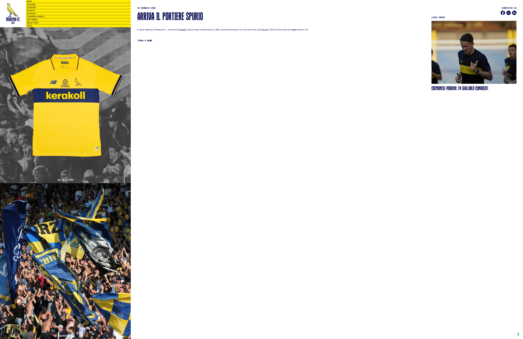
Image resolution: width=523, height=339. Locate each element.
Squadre (31, 4)
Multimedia (32, 20)
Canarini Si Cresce (36, 17)
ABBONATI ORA (65, 336)
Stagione (31, 7)
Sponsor (31, 14)
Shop (29, 26)
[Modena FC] (12, 13)
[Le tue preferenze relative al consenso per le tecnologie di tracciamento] (518, 334)
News (29, 1)
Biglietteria (33, 23)
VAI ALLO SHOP (65, 180)
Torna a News (144, 40)
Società (31, 10)
